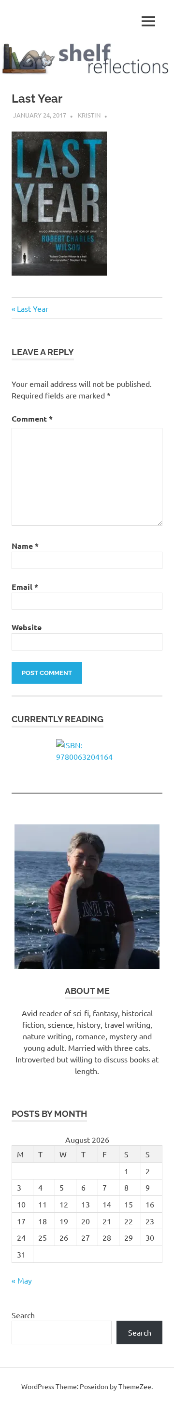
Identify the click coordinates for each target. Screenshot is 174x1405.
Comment (32, 418)
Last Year (32, 308)
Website (27, 627)
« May (22, 1280)
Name (25, 546)
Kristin (89, 115)
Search (23, 1315)
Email (25, 587)
